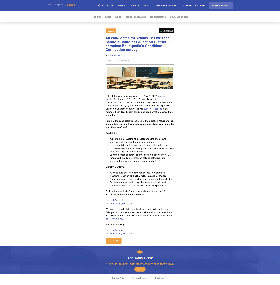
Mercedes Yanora (115, 55)
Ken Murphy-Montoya (121, 203)
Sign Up (140, 269)
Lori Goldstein (117, 200)
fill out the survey (114, 218)
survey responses (153, 108)
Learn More (113, 240)
